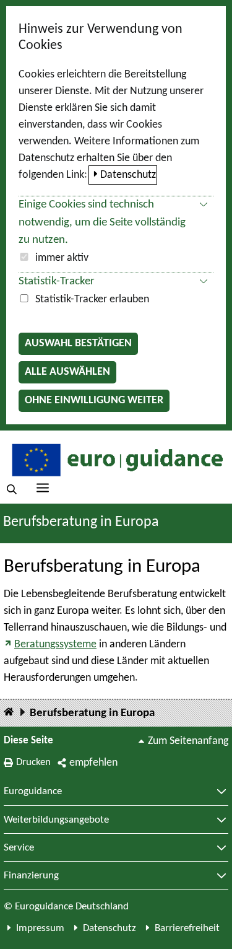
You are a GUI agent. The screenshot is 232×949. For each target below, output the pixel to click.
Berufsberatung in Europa (92, 713)
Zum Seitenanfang (188, 741)
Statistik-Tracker (57, 281)
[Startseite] (9, 713)
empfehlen (93, 763)
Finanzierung (31, 876)
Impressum (40, 928)
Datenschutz (128, 175)
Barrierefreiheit (187, 928)
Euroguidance (33, 792)
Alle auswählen (67, 372)
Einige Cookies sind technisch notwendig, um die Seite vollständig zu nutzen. (102, 223)
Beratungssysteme (55, 644)
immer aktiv (61, 258)
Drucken (33, 762)
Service (19, 848)
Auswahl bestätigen (78, 343)
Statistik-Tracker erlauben (92, 299)
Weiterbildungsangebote (56, 820)
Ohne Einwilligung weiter (94, 400)
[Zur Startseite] (116, 459)
